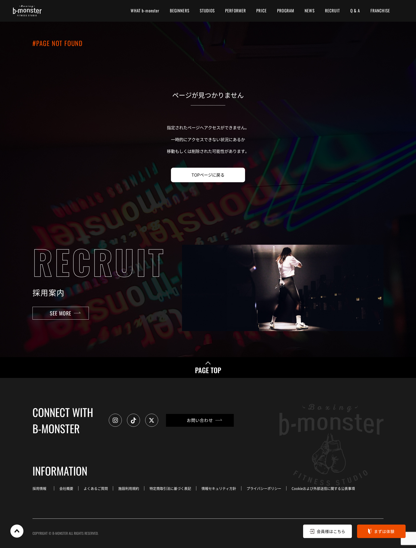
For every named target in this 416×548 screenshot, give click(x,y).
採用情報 (39, 488)
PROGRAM (285, 10)
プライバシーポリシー (264, 488)
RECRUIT (332, 10)
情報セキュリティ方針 (219, 488)
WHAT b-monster (145, 10)
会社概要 (66, 488)
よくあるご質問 (96, 488)
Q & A (355, 10)
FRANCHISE (380, 10)
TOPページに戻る (208, 175)
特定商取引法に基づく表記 (170, 488)
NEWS (310, 10)
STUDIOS (207, 10)
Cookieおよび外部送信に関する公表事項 (323, 488)
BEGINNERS (179, 10)
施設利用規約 (128, 488)
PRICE (261, 10)
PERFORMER (235, 10)
